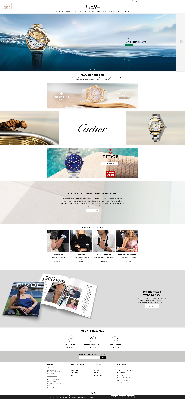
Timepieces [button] (87, 11)
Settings (130, 396)
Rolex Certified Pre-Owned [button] (64, 11)
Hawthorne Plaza (53, 379)
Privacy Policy (121, 372)
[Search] (133, 11)
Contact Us (97, 370)
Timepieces (73, 375)
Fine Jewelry (74, 372)
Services (96, 372)
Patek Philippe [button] (78, 11)
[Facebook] (89, 393)
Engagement (74, 370)
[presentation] (3, 41)
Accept (115, 396)
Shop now (152, 306)
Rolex (72, 367)
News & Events (98, 375)
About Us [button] (128, 11)
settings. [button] (92, 397)
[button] (89, 69)
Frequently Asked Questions (125, 370)
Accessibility (120, 382)
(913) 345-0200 (51, 385)
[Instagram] (95, 393)
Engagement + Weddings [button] (116, 11)
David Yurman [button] (96, 11)
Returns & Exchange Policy (125, 377)
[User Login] (136, 1)
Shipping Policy (121, 375)
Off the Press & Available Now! (152, 293)
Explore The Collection (32, 44)
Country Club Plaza (53, 367)
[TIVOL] (92, 6)
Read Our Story (92, 210)
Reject (123, 396)
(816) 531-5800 (51, 373)
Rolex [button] (52, 11)
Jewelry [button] (104, 11)
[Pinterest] (92, 393)
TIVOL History (97, 367)
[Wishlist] (132, 1)
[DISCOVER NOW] (92, 162)
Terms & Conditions (122, 380)
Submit (103, 357)
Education (120, 367)
